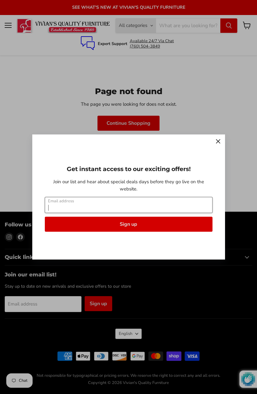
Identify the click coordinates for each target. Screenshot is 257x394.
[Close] (218, 141)
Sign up (128, 224)
